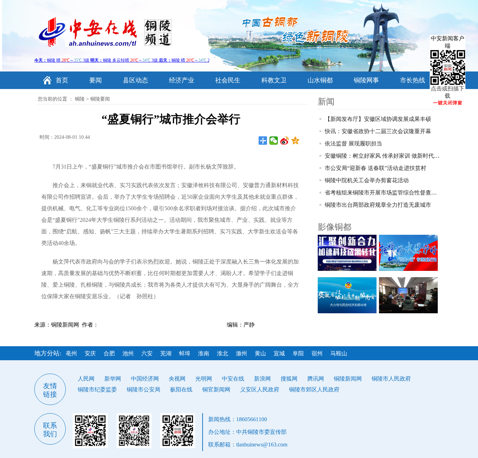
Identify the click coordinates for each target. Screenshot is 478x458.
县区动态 (135, 80)
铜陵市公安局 (143, 389)
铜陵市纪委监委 (97, 389)
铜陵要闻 (100, 99)
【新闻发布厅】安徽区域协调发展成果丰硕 (378, 119)
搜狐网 (289, 379)
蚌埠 (184, 353)
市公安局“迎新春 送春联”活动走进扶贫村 (375, 168)
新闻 (326, 101)
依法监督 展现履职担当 (353, 143)
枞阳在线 (181, 389)
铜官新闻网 (216, 389)
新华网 (112, 379)
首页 (62, 80)
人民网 (86, 379)
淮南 (203, 353)
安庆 (90, 353)
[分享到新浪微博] (284, 140)
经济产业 (181, 80)
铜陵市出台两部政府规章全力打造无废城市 (378, 205)
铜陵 (80, 99)
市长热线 (412, 80)
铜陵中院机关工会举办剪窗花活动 (367, 180)
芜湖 (165, 353)
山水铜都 (320, 80)
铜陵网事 (366, 80)
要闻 (95, 80)
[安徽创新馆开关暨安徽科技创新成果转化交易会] (348, 253)
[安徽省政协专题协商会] (348, 295)
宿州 (317, 353)
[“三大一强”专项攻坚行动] (409, 253)
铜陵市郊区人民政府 (314, 389)
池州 (128, 353)
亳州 (71, 353)
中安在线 (233, 379)
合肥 (109, 353)
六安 (147, 353)
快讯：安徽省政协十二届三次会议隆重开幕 (378, 131)
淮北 (222, 353)
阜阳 (298, 353)
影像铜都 (334, 227)
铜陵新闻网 (348, 379)
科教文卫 (274, 80)
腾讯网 (315, 379)
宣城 (279, 353)
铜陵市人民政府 (391, 379)
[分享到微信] (273, 140)
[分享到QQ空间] (295, 140)
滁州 (241, 353)
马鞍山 (338, 353)
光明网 (203, 379)
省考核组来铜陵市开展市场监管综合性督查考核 (383, 193)
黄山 (260, 353)
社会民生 (227, 80)
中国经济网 (145, 379)
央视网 (177, 379)
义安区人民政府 (259, 389)
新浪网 (262, 379)
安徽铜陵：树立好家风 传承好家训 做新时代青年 (385, 156)
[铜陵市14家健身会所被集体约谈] (409, 295)
